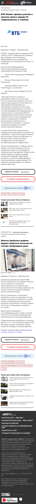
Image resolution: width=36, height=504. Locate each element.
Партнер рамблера (18, 494)
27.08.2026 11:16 (6, 232)
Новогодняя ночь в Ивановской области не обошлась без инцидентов (21, 402)
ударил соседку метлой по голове (16, 331)
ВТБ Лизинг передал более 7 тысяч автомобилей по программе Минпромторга (19, 222)
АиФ (14, 273)
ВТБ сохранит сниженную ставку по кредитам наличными (20, 203)
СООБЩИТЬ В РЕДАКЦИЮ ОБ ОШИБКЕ (16, 433)
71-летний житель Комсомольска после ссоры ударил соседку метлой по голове (21, 379)
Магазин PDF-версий (10, 423)
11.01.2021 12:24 (5, 8)
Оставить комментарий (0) (18, 179)
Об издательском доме (11, 420)
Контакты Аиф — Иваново (12, 418)
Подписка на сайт (9, 430)
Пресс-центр (28, 420)
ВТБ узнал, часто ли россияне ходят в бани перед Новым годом (20, 209)
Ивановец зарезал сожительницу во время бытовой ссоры (20, 390)
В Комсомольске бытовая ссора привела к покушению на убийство (21, 384)
